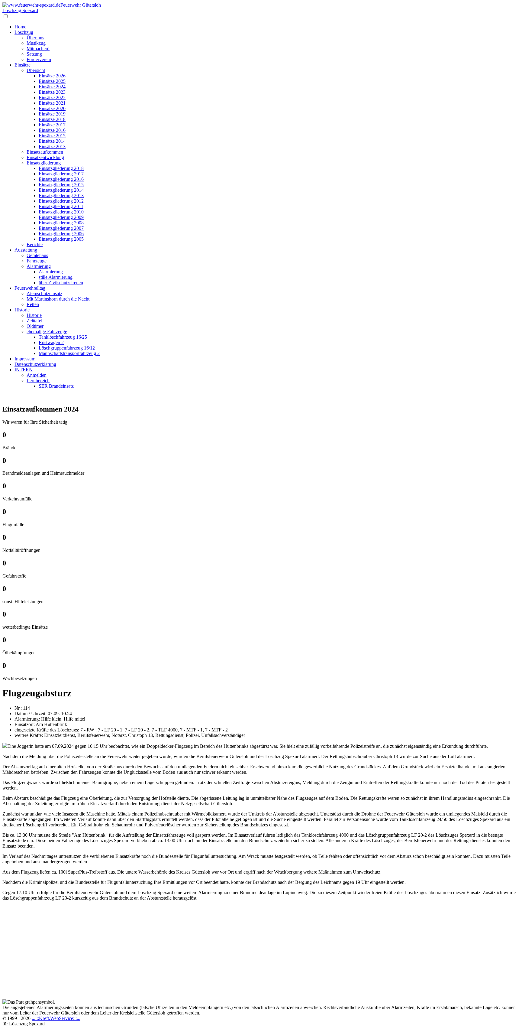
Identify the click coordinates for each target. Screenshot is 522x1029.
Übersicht (36, 70)
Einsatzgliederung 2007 (61, 228)
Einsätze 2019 (52, 113)
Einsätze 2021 (52, 103)
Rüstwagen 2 (51, 342)
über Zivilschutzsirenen (61, 282)
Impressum (24, 358)
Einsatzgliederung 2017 (61, 173)
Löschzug (23, 32)
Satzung (34, 54)
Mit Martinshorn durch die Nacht (58, 298)
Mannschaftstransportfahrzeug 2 (69, 353)
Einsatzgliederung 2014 (61, 190)
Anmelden (37, 375)
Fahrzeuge (37, 260)
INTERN (23, 369)
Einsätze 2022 (52, 97)
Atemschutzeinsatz (44, 293)
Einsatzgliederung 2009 (61, 217)
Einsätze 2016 (52, 130)
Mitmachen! (38, 48)
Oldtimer (35, 326)
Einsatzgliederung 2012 (61, 201)
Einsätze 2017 (52, 124)
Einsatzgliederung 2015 (61, 184)
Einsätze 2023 (52, 92)
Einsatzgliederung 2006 (61, 233)
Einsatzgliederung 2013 (61, 195)
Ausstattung (25, 249)
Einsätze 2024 (52, 86)
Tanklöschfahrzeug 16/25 (63, 337)
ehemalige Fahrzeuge (47, 331)
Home (20, 26)
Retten (33, 304)
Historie (22, 309)
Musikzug (36, 43)
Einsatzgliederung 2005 (61, 239)
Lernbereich (38, 380)
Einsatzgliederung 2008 (61, 222)
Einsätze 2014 (52, 141)
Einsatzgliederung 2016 (61, 179)
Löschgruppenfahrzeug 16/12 (67, 347)
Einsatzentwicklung (45, 157)
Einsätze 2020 (52, 108)
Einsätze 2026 (52, 75)
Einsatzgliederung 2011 (61, 206)
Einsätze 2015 (52, 135)
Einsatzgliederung (44, 162)
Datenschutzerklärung (35, 364)
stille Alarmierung (55, 277)
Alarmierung (39, 266)
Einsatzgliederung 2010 (61, 211)
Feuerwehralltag (29, 288)
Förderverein (39, 59)
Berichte (35, 244)
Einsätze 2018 (52, 119)
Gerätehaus (37, 255)
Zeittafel (34, 320)
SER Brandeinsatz (56, 386)
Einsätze (22, 64)
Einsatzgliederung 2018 (61, 168)
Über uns (35, 37)
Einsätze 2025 (52, 81)
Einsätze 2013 (52, 146)
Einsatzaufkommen (45, 152)
